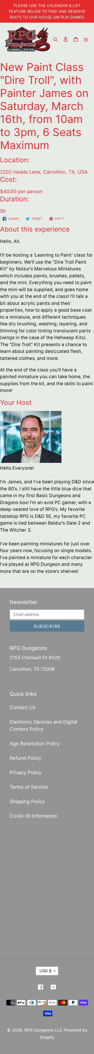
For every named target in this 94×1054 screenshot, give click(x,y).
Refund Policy (25, 758)
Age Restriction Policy (35, 743)
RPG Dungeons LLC (43, 1030)
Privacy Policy (25, 772)
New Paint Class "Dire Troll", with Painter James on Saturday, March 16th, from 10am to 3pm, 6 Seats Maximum (44, 106)
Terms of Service (29, 787)
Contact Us (22, 707)
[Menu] (86, 39)
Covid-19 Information (33, 816)
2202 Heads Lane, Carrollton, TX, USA (44, 172)
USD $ (45, 970)
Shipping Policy (27, 801)
